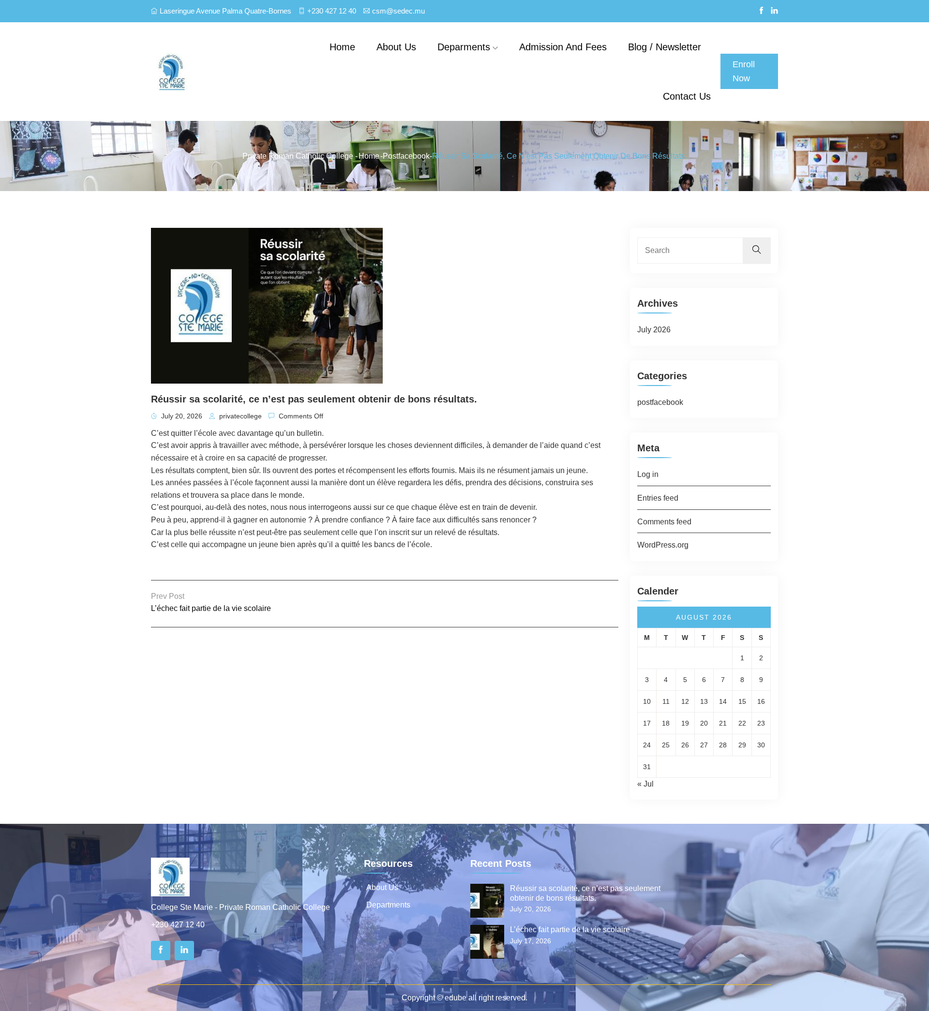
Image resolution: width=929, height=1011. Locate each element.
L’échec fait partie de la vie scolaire (211, 608)
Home (342, 47)
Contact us (687, 96)
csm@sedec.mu (398, 11)
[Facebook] (160, 950)
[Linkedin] (184, 950)
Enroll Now (744, 71)
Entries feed (657, 498)
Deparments (463, 47)
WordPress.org (663, 545)
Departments (388, 905)
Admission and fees (563, 47)
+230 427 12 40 (331, 11)
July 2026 (654, 330)
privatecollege (239, 416)
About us (396, 47)
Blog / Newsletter (664, 47)
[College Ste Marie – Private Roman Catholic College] (225, 71)
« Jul (645, 784)
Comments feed (664, 522)
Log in (648, 474)
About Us (382, 887)
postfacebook (406, 156)
